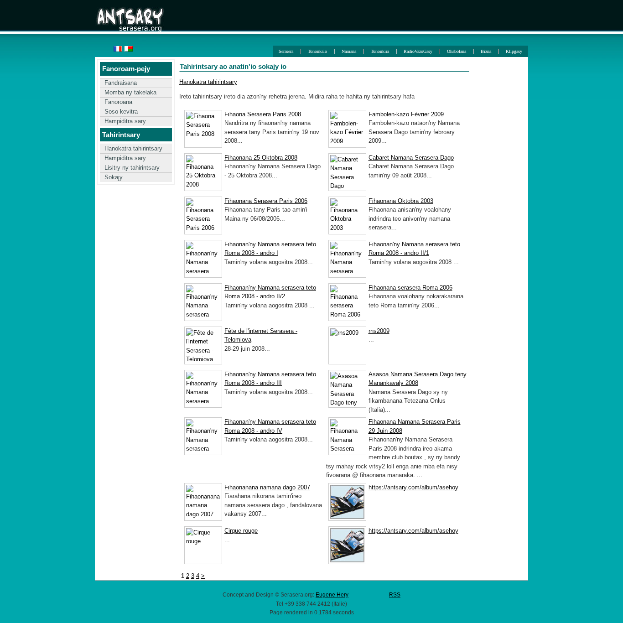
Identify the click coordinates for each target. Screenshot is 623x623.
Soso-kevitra (121, 111)
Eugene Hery (332, 594)
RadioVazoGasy (418, 51)
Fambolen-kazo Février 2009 (406, 114)
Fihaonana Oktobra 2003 (401, 200)
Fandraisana (120, 82)
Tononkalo (317, 51)
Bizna (486, 51)
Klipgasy (514, 51)
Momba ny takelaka (130, 92)
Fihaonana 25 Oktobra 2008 (260, 157)
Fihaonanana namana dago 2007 (267, 487)
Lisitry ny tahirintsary (132, 167)
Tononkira (380, 51)
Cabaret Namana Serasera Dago (411, 157)
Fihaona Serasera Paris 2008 (262, 114)
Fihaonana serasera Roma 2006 (410, 287)
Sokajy (113, 177)
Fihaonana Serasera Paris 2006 (265, 200)
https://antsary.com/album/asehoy (413, 487)
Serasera (286, 51)
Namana (349, 51)
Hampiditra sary (125, 121)
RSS (394, 594)
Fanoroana (118, 102)
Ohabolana (456, 51)
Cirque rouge (241, 530)
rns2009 (379, 330)
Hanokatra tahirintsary (133, 148)
